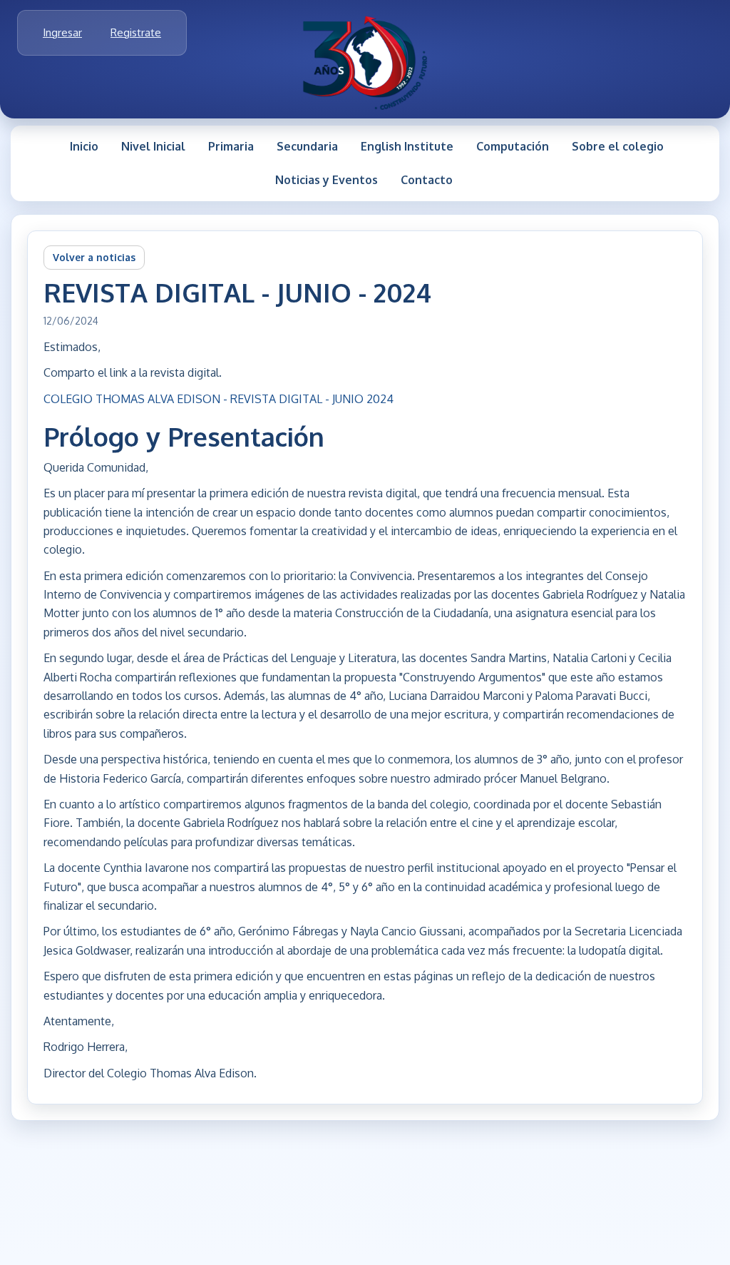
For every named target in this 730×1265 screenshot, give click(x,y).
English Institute (407, 146)
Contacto (427, 180)
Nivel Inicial (153, 146)
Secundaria (307, 146)
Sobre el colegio (618, 146)
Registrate (135, 32)
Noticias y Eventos (326, 180)
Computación (512, 146)
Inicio (84, 146)
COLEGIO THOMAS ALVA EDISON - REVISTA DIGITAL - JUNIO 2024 (218, 399)
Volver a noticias (94, 257)
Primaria (231, 146)
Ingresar (62, 32)
